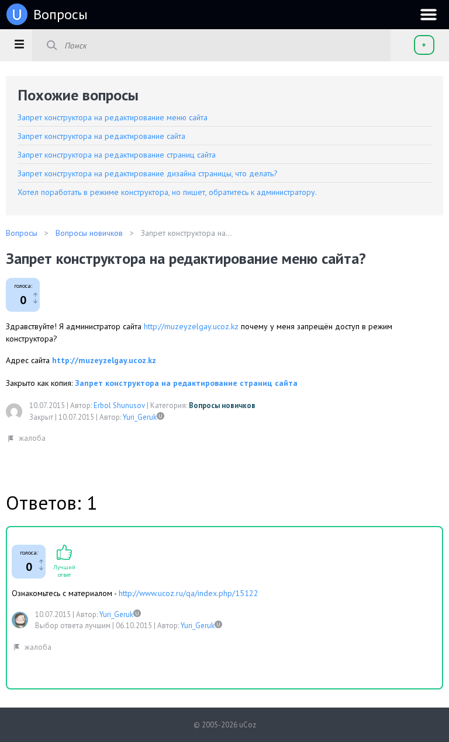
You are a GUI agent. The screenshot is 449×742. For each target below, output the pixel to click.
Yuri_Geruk (140, 417)
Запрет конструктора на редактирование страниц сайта (117, 154)
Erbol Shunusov (119, 405)
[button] (19, 43)
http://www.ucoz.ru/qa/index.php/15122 (188, 593)
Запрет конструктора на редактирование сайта (101, 136)
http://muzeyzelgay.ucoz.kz (191, 326)
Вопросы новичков (222, 405)
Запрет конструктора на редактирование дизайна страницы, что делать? (148, 173)
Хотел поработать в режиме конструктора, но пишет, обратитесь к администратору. (167, 192)
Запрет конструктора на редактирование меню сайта (113, 117)
